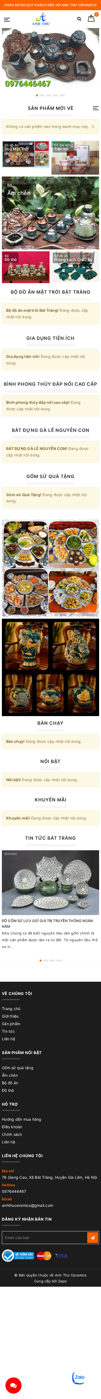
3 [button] (48, 95)
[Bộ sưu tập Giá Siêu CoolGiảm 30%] (50, 667)
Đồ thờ (8, 1090)
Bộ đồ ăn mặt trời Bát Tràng (50, 292)
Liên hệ (8, 1038)
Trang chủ (11, 1008)
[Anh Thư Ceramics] (41, 19)
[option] (50, 57)
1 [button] (37, 95)
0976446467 (14, 1191)
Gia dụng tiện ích (50, 338)
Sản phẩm (11, 1023)
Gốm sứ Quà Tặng (50, 476)
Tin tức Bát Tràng (50, 838)
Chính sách (12, 1134)
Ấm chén (10, 1075)
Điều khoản (12, 1126)
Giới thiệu (10, 1016)
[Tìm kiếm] (79, 19)
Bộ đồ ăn (10, 1082)
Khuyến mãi (51, 799)
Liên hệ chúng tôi (22, 1155)
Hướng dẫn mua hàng (21, 1119)
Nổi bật (50, 761)
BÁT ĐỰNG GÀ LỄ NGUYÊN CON (50, 430)
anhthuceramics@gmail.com (27, 1205)
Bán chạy (50, 723)
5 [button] (62, 95)
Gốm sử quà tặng (17, 1067)
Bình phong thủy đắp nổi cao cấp (50, 384)
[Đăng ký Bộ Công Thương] (18, 1255)
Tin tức (8, 1031)
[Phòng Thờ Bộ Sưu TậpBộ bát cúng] (50, 568)
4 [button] (55, 95)
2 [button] (42, 95)
